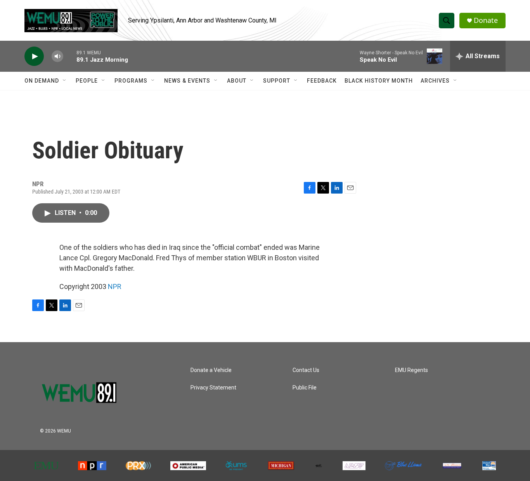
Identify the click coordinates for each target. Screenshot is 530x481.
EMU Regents (411, 370)
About (236, 81)
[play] (34, 56)
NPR (114, 286)
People (87, 81)
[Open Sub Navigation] (65, 81)
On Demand (41, 81)
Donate (486, 20)
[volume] (57, 56)
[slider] (70, 56)
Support (276, 81)
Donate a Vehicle (211, 370)
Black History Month (379, 81)
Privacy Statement (213, 388)
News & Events (187, 81)
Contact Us (306, 370)
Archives (435, 81)
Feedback (322, 81)
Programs (130, 81)
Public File (305, 388)
